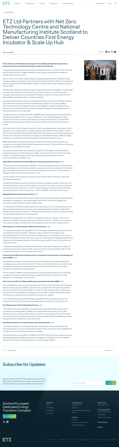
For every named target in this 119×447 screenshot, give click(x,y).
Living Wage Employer (83, 439)
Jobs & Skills (101, 414)
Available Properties (78, 425)
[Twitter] (4, 422)
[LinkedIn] (7, 421)
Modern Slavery (62, 439)
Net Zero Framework (104, 417)
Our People (49, 407)
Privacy (54, 439)
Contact (100, 427)
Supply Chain (101, 403)
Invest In (74, 419)
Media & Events (102, 422)
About (48, 405)
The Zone (75, 417)
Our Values (49, 413)
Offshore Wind (76, 405)
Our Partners (50, 410)
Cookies (48, 439)
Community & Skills (103, 410)
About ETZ (49, 403)
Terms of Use (72, 439)
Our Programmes (103, 405)
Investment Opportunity (79, 422)
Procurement (95, 439)
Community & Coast (104, 412)
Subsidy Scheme (105, 439)
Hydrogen (75, 407)
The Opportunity (77, 403)
